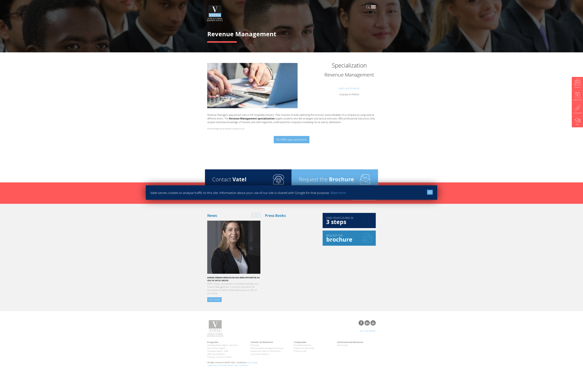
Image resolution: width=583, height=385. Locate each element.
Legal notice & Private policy (220, 365)
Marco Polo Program (216, 348)
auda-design (252, 362)
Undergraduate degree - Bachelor (222, 345)
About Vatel (342, 345)
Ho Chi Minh (368, 331)
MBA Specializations (216, 354)
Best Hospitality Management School (267, 348)
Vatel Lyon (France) (349, 88)
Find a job (255, 345)
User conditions (241, 365)
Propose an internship (304, 348)
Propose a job (300, 351)
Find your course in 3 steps (219, 357)
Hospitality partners (302, 345)
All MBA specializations (291, 139)
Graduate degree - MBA (217, 351)
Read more (214, 299)
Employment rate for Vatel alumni (265, 351)
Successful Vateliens (260, 354)
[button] (253, 215)
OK (429, 192)
